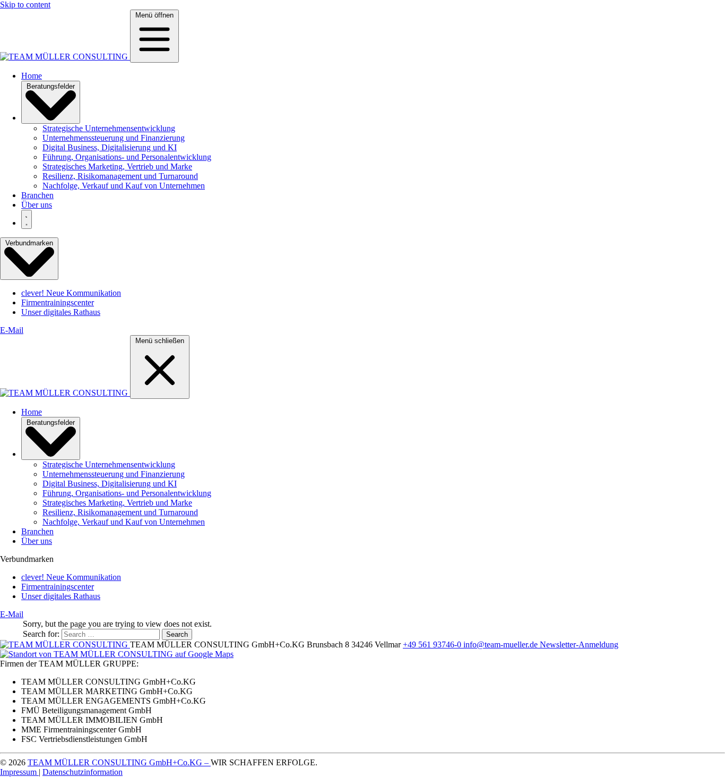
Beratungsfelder (51, 86)
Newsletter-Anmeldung (579, 644)
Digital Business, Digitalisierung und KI (109, 147)
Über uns (36, 204)
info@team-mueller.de (501, 644)
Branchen (37, 195)
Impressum (19, 771)
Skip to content (25, 4)
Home (31, 75)
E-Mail (11, 330)
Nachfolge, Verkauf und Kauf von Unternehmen (123, 185)
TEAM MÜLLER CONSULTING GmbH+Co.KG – (119, 762)
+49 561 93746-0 (433, 644)
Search (177, 634)
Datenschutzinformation (82, 771)
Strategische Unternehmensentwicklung (108, 128)
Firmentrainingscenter (57, 302)
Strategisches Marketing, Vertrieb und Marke (117, 166)
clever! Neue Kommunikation (71, 292)
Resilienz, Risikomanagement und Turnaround (120, 176)
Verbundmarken (29, 243)
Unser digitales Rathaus (60, 312)
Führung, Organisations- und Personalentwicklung (126, 156)
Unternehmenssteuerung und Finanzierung (113, 137)
